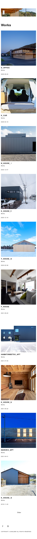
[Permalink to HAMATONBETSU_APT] (18, 352)
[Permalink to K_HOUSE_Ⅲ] (18, 495)
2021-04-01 (4, 456)
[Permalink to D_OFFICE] (18, 65)
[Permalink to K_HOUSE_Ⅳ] (18, 400)
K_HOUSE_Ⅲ (6, 498)
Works (3, 70)
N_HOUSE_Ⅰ (6, 163)
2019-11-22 (4, 504)
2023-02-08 (4, 265)
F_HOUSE (5, 306)
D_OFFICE (5, 68)
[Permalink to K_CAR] (18, 113)
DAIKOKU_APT (7, 450)
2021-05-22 (4, 408)
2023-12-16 (4, 217)
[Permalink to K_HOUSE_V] (18, 208)
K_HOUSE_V (6, 211)
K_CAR (4, 115)
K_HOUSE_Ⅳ (6, 402)
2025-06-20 (4, 74)
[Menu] (3, 2)
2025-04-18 (4, 122)
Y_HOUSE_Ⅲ (6, 259)
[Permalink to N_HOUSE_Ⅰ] (18, 161)
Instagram (8, 526)
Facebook (2, 526)
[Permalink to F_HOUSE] (18, 304)
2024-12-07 (4, 169)
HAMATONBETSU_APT (10, 354)
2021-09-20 (4, 313)
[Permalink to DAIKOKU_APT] (18, 447)
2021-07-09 (4, 361)
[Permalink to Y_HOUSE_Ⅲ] (18, 256)
